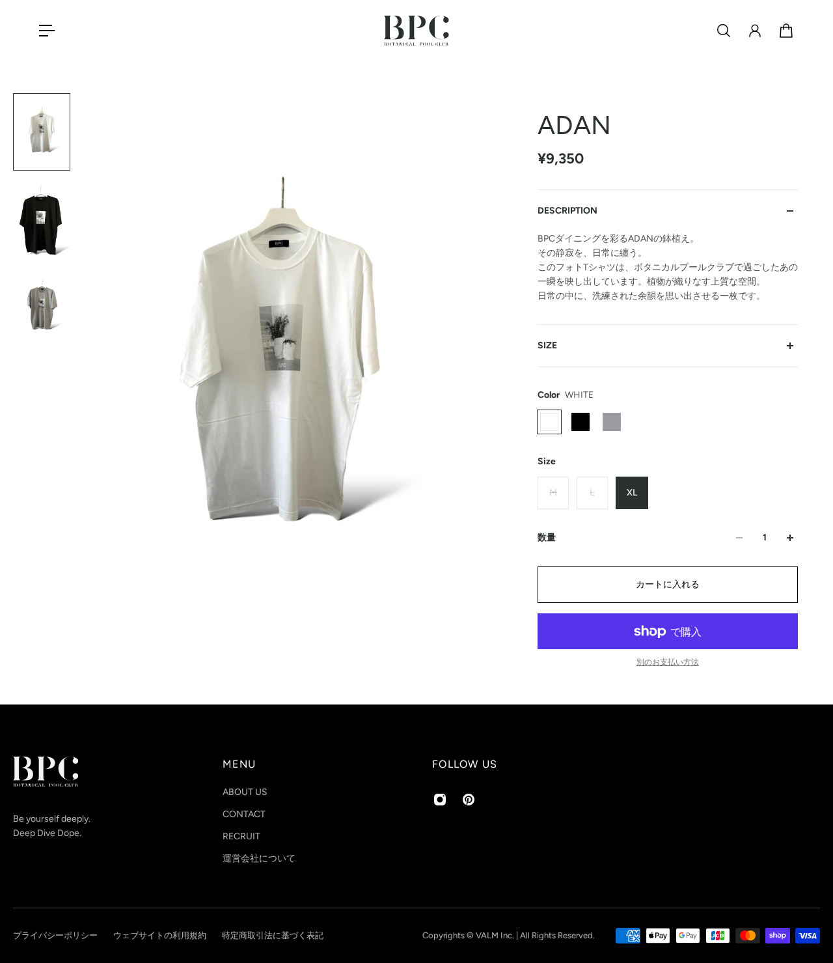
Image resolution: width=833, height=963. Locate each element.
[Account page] (755, 30)
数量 (547, 537)
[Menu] (46, 30)
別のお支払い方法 (667, 662)
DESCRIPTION (567, 210)
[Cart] (786, 30)
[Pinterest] (468, 799)
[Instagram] (440, 799)
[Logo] (416, 30)
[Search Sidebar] (723, 30)
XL (632, 492)
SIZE (547, 345)
